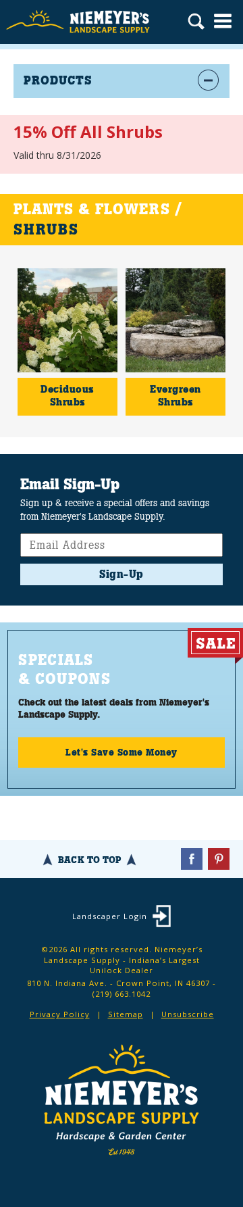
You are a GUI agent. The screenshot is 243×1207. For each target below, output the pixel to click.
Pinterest (219, 859)
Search (196, 23)
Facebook (191, 859)
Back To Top (89, 860)
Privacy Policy (60, 1014)
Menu (222, 21)
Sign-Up (121, 574)
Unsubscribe (187, 1014)
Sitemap (125, 1014)
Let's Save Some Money (121, 752)
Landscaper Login (109, 916)
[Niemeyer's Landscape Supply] (79, 22)
